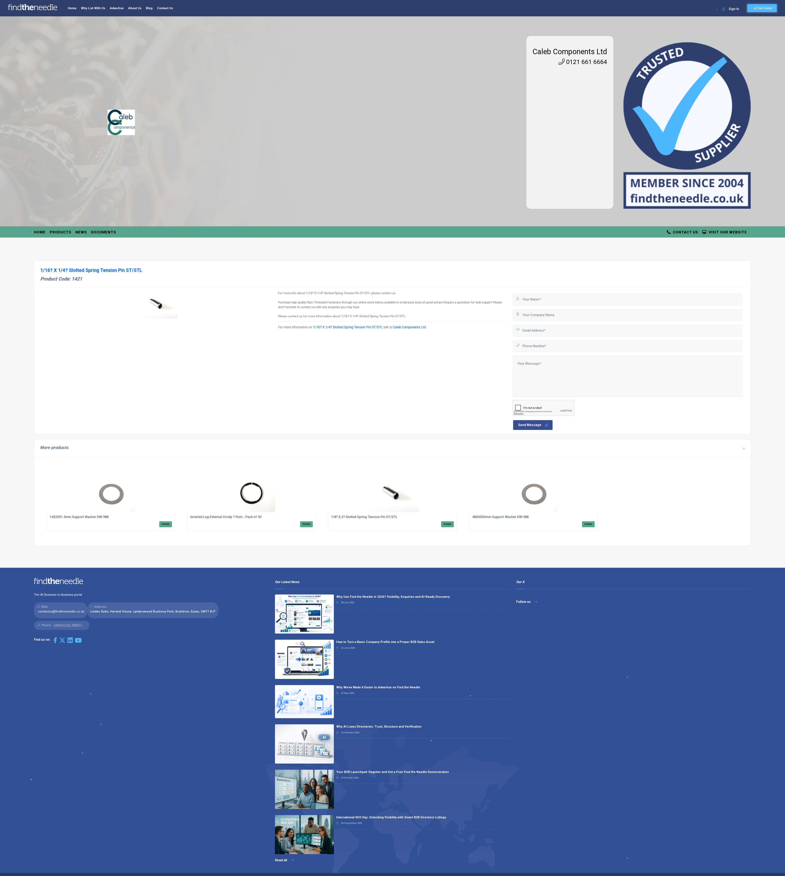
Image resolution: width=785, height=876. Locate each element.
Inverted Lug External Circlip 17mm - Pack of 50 (225, 517)
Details (165, 524)
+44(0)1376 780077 (67, 625)
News (81, 232)
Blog (149, 8)
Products (60, 232)
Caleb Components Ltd (570, 51)
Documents (103, 232)
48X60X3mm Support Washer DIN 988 (500, 517)
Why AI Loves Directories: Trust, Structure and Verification (379, 726)
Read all (281, 860)
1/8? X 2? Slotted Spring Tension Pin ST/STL (364, 517)
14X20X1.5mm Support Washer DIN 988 (79, 517)
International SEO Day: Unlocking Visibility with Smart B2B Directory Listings (391, 817)
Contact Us (165, 8)
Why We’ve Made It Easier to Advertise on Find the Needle (378, 687)
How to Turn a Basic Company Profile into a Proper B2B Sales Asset (385, 642)
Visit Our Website (726, 232)
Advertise (117, 8)
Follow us (524, 602)
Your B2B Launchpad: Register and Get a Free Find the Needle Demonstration (392, 772)
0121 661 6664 (586, 61)
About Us (134, 8)
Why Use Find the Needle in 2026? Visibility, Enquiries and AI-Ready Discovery (393, 597)
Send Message (529, 425)
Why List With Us (93, 8)
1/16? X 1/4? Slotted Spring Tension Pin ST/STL (348, 327)
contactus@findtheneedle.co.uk (61, 611)
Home (72, 8)
